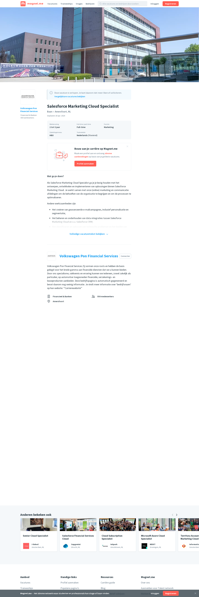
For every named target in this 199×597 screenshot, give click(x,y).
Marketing (109, 127)
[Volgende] (177, 515)
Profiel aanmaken (85, 163)
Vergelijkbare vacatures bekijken (69, 96)
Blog (103, 588)
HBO (52, 135)
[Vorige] (173, 515)
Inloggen (155, 3)
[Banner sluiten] (127, 146)
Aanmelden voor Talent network (157, 588)
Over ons (145, 582)
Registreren (170, 3)
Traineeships (67, 3)
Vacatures (52, 3)
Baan (49, 111)
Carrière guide (108, 582)
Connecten (125, 256)
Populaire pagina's (70, 588)
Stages (79, 3)
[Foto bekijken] (99, 44)
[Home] (32, 3)
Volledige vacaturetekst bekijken (87, 233)
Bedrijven (90, 3)
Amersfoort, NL (63, 111)
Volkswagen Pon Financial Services (29, 110)
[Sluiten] (195, 593)
